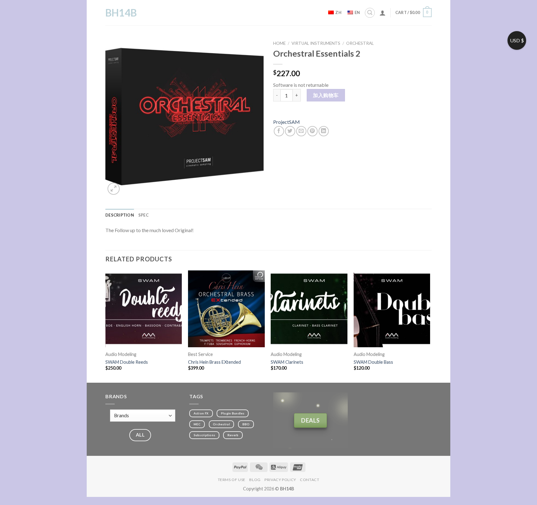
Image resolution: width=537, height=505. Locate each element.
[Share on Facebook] (279, 131)
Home (279, 43)
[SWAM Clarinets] (309, 308)
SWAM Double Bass (373, 362)
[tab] (119, 215)
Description (119, 215)
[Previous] (105, 326)
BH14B (121, 13)
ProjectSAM (286, 122)
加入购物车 (325, 95)
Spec (143, 215)
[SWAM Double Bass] (392, 308)
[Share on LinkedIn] (324, 131)
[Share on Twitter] (290, 131)
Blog (254, 479)
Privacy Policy (280, 479)
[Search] (370, 13)
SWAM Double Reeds (126, 362)
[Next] (429, 326)
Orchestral (360, 43)
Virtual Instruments (315, 43)
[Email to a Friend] (301, 131)
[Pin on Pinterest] (312, 131)
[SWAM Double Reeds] (143, 308)
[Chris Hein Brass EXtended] (226, 308)
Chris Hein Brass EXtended (214, 362)
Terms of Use (232, 479)
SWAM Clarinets (287, 362)
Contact (309, 479)
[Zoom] (114, 189)
